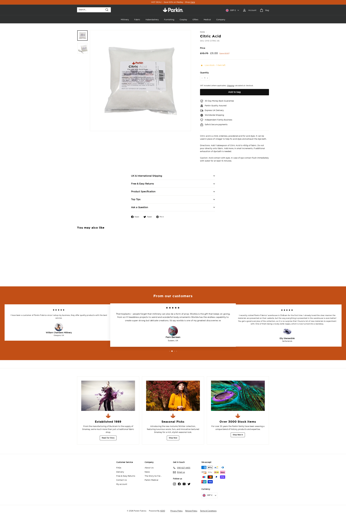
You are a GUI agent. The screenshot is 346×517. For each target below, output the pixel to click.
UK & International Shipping (146, 176)
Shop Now (173, 438)
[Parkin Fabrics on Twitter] (189, 483)
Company (220, 20)
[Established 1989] (108, 396)
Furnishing (169, 20)
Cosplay (183, 20)
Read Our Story (108, 438)
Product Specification (143, 191)
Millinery (125, 20)
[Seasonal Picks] (173, 396)
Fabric (137, 20)
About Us (149, 468)
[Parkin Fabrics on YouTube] (184, 483)
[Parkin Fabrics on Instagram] (174, 483)
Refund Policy (191, 511)
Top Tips (135, 199)
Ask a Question (139, 207)
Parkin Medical (151, 480)
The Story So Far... (153, 476)
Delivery (120, 472)
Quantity (204, 73)
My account (121, 484)
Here (192, 2)
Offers (195, 20)
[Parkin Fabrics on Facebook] (179, 483)
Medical (207, 20)
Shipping (230, 85)
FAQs (118, 468)
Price (202, 48)
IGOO (162, 511)
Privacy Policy (176, 511)
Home (202, 32)
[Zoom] (140, 80)
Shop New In (238, 435)
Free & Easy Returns (142, 184)
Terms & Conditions (208, 511)
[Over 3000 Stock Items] (238, 396)
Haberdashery (152, 20)
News (147, 472)
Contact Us (121, 480)
